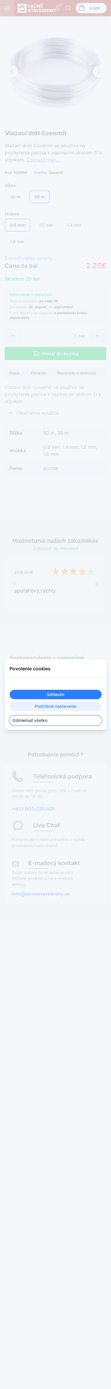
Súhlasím (55, 694)
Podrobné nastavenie (55, 706)
